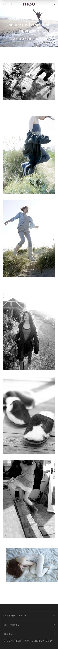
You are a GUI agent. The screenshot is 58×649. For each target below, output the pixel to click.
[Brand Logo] (29, 4)
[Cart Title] (54, 4)
